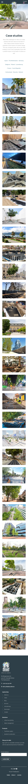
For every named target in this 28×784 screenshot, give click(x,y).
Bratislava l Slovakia (14, 252)
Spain (6, 60)
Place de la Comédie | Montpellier (14, 124)
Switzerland (9, 72)
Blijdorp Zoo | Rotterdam (14, 548)
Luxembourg (19, 64)
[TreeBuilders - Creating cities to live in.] (14, 5)
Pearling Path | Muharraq (14, 215)
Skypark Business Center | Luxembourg (14, 142)
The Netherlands (13, 60)
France (9, 68)
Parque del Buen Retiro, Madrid (14, 198)
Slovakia (15, 72)
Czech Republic (16, 68)
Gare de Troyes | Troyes (14, 326)
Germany (21, 60)
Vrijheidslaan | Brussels (14, 400)
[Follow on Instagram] (13, 769)
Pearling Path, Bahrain (14, 178)
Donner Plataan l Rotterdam (14, 364)
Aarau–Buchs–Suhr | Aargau (14, 86)
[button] (2, 2)
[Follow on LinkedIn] (16, 769)
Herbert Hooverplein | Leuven (14, 457)
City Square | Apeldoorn (14, 493)
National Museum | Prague (14, 272)
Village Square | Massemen (14, 420)
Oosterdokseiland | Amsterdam (14, 531)
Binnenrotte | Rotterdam (14, 567)
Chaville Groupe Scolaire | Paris (14, 309)
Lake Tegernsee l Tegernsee (14, 235)
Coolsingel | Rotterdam (14, 511)
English (25, 1)
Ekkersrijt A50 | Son (14, 160)
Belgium (7, 64)
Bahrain (21, 72)
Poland (13, 64)
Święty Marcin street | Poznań (14, 383)
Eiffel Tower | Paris (14, 289)
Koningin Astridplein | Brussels (14, 475)
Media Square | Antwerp (14, 437)
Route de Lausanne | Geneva (14, 105)
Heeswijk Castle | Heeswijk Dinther (14, 623)
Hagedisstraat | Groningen (14, 642)
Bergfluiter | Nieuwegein (14, 585)
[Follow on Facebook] (11, 769)
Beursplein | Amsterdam (14, 604)
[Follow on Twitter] (14, 769)
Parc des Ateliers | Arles (14, 345)
